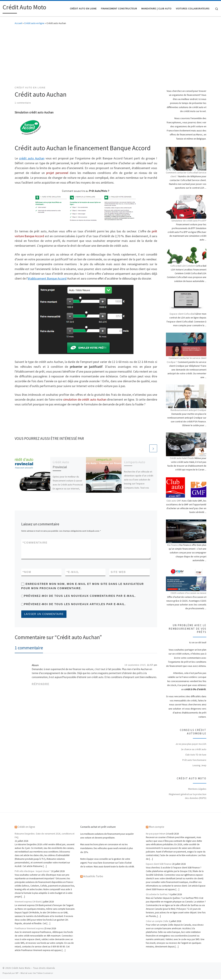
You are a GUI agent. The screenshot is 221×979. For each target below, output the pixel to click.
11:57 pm (152, 665)
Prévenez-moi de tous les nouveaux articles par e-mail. (75, 604)
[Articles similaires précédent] (145, 448)
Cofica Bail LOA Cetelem (182, 265)
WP (17, 973)
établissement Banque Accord (47, 278)
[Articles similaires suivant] (153, 448)
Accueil (18, 23)
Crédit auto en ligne (34, 23)
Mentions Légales (197, 788)
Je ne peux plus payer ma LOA (190, 743)
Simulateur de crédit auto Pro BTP (188, 220)
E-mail (73, 571)
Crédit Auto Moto (21, 968)
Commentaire (35, 542)
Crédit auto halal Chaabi (182, 458)
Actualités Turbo (93, 876)
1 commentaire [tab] (29, 648)
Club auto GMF (173, 500)
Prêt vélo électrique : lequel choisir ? (33, 871)
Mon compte (156, 826)
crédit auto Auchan (31, 158)
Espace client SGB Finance (159, 863)
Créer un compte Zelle (157, 921)
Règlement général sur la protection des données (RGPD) (187, 796)
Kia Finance (173, 544)
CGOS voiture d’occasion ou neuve (188, 593)
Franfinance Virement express (29, 928)
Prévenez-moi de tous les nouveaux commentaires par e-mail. (80, 595)
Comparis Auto (134, 462)
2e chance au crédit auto (193, 749)
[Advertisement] (110, 55)
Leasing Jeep (199, 765)
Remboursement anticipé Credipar (188, 410)
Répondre (40, 684)
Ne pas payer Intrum (156, 833)
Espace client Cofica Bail (182, 313)
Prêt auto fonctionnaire (194, 760)
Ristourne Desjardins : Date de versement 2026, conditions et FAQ (44, 835)
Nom (27, 571)
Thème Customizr (44, 973)
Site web (118, 571)
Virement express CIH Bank (28, 901)
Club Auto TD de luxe (195, 754)
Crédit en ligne (26, 826)
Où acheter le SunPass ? (157, 894)
